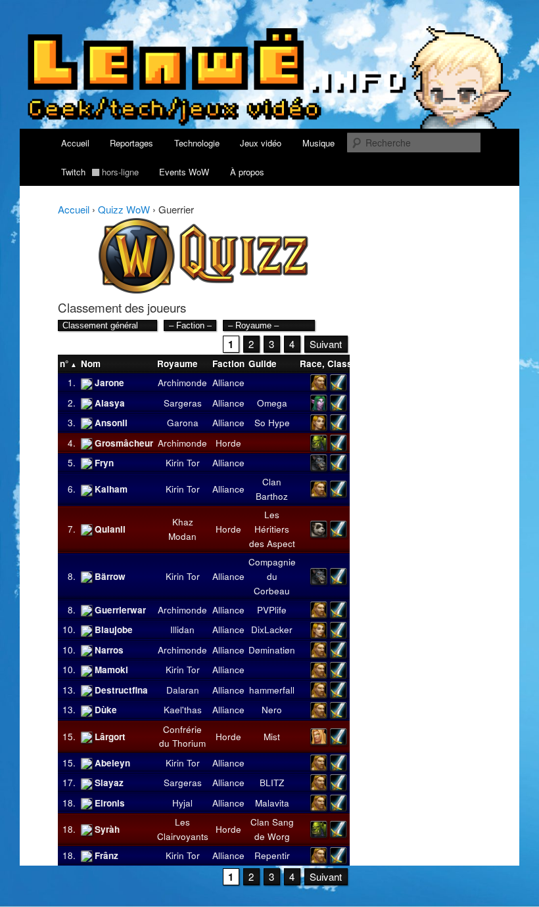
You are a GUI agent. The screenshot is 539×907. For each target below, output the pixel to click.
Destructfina (121, 690)
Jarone (109, 382)
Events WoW (184, 172)
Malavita (272, 803)
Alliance (228, 382)
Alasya (110, 403)
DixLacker (272, 629)
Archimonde (182, 382)
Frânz (106, 855)
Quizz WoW (124, 209)
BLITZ (272, 782)
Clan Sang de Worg (272, 829)
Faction (228, 363)
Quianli (110, 529)
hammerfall (271, 690)
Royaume (177, 363)
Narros (109, 650)
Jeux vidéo (260, 143)
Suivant (326, 344)
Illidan (182, 629)
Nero (272, 709)
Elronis (110, 803)
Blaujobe (114, 629)
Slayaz (109, 782)
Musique (318, 143)
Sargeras (183, 403)
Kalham (111, 489)
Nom (91, 363)
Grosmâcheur (124, 443)
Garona (183, 422)
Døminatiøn (271, 650)
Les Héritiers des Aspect (272, 529)
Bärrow (110, 576)
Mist (272, 736)
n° (64, 363)
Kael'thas (183, 709)
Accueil (75, 143)
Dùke (106, 709)
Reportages (131, 143)
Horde (228, 443)
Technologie (197, 143)
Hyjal (182, 803)
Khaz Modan (182, 529)
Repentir (272, 855)
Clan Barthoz (272, 489)
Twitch (100, 172)
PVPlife (272, 610)
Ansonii (111, 422)
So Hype (272, 422)
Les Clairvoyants (182, 829)
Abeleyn (112, 763)
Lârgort (110, 736)
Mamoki (111, 669)
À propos (247, 172)
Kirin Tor (183, 462)
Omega (272, 403)
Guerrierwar (120, 610)
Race (311, 363)
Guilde (262, 363)
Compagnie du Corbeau (272, 576)
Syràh (107, 829)
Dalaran (182, 690)
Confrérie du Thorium (182, 736)
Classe (342, 363)
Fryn (104, 462)
